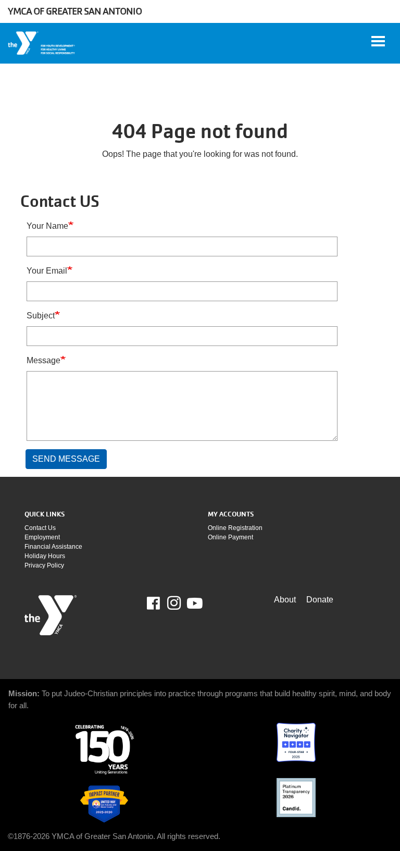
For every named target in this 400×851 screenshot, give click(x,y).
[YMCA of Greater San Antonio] (42, 43)
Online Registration (235, 528)
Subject (41, 315)
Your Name (47, 225)
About (285, 599)
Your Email (47, 270)
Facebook (160, 603)
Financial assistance (53, 546)
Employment (42, 537)
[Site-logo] (50, 615)
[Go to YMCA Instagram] (174, 603)
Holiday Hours (44, 556)
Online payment (230, 537)
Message (43, 360)
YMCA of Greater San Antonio (75, 11)
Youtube (193, 603)
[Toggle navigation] (378, 41)
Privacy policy (44, 565)
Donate (319, 599)
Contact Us (40, 528)
